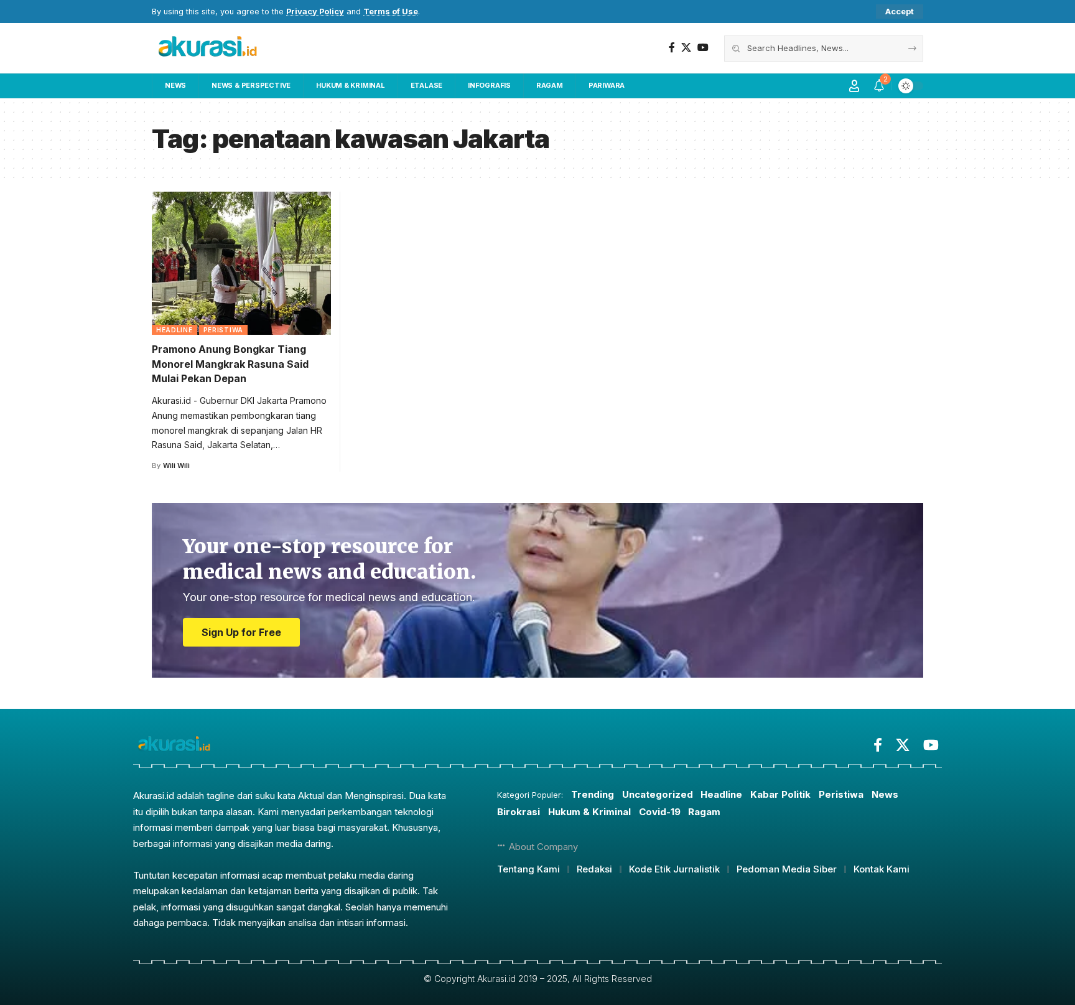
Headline (174, 330)
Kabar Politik (780, 794)
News (885, 794)
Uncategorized (657, 794)
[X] (686, 47)
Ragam (704, 812)
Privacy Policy (315, 11)
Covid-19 (660, 812)
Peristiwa (223, 330)
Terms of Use (390, 11)
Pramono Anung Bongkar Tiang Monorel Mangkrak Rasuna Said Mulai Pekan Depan (230, 363)
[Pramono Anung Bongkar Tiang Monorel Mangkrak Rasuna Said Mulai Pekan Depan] (241, 263)
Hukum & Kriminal (589, 812)
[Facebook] (672, 47)
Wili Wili (176, 465)
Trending (592, 794)
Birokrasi (518, 812)
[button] (899, 11)
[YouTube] (703, 47)
